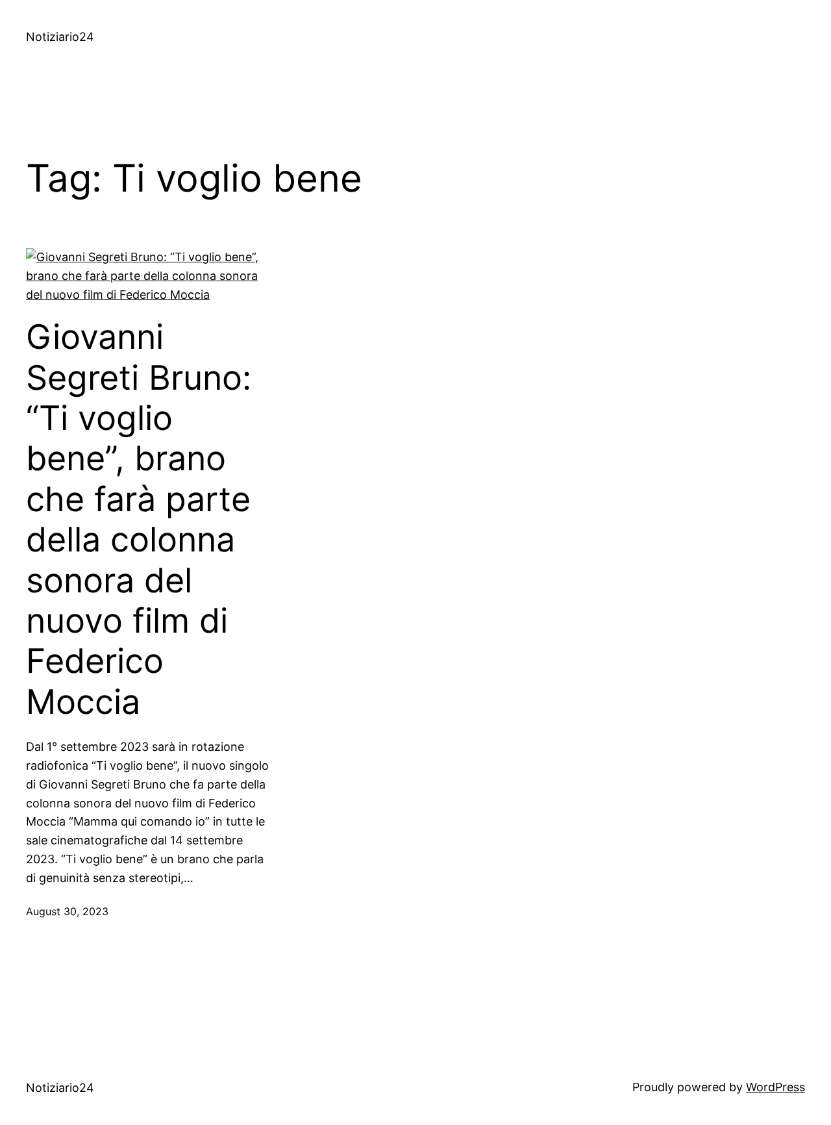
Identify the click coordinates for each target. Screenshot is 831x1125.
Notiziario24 (60, 37)
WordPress (775, 1087)
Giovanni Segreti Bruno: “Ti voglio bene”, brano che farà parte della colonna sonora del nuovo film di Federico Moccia (138, 519)
